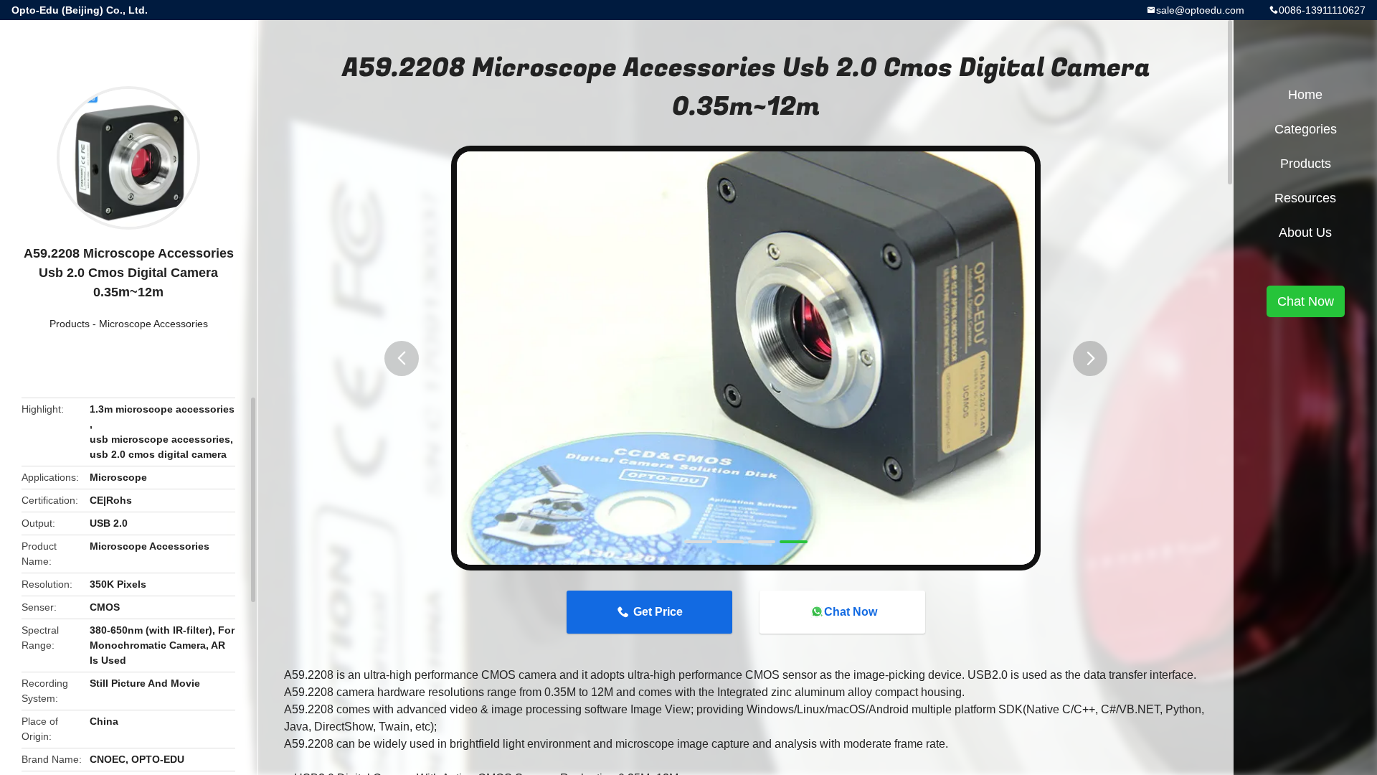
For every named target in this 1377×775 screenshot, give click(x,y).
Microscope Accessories (153, 323)
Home (1305, 95)
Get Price (658, 612)
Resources (1305, 198)
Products (69, 323)
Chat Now (850, 612)
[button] (401, 358)
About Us (1305, 232)
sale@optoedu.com (1200, 10)
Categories (1305, 129)
